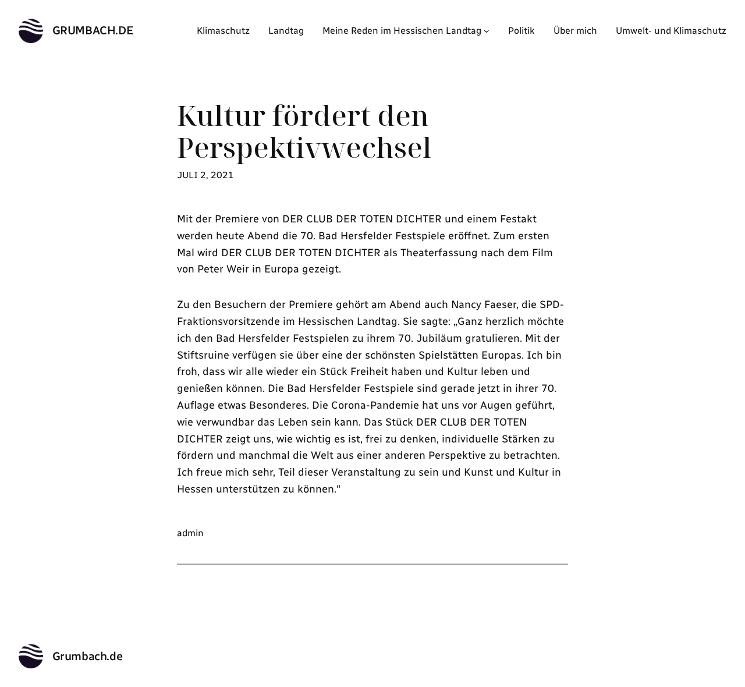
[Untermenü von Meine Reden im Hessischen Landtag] (486, 31)
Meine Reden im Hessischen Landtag (401, 30)
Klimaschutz (223, 30)
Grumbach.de (93, 30)
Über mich (575, 30)
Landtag (286, 30)
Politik (521, 30)
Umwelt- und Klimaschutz (671, 30)
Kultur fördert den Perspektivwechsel (304, 131)
